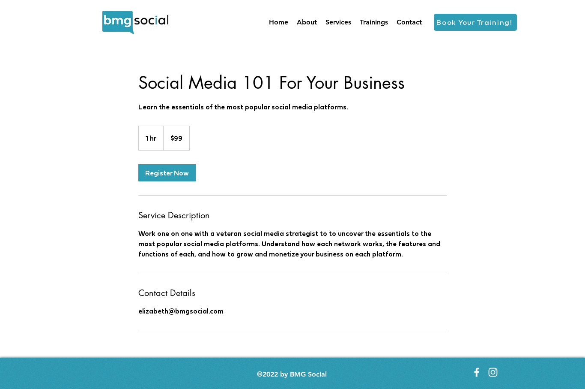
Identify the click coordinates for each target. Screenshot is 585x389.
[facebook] (477, 372)
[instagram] (493, 372)
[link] (167, 172)
